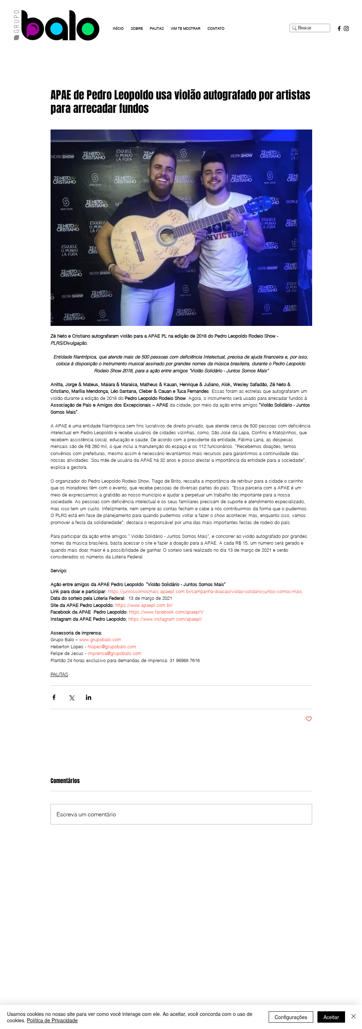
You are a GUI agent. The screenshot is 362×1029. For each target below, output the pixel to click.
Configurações (291, 1017)
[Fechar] (353, 1017)
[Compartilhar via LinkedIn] (88, 697)
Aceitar (331, 1017)
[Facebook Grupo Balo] (339, 28)
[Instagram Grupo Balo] (346, 28)
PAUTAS (59, 674)
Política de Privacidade (52, 1020)
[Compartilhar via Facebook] (54, 697)
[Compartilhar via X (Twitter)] (71, 697)
